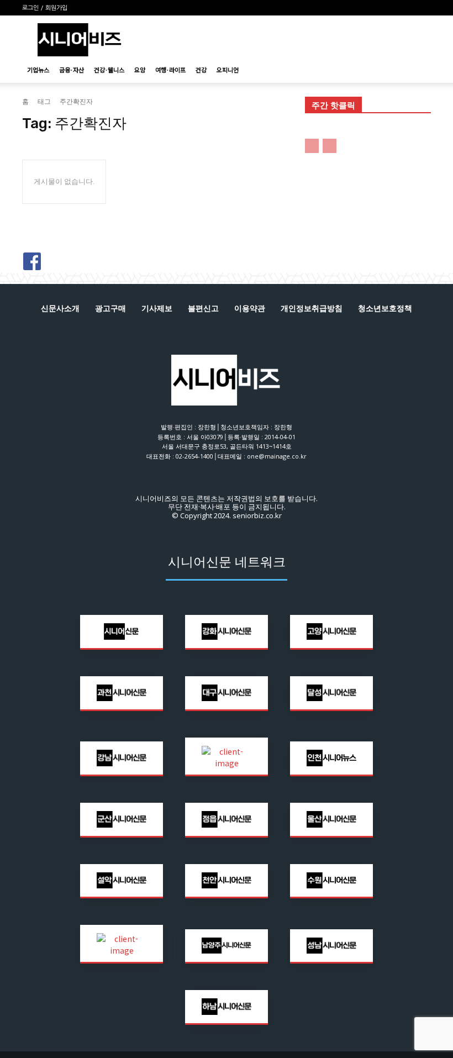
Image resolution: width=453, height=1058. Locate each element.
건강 (201, 69)
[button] (417, 70)
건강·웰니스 (109, 69)
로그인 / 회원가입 (44, 8)
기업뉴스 (38, 69)
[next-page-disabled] (329, 146)
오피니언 (228, 69)
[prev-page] (312, 146)
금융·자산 (71, 69)
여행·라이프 (170, 69)
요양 (139, 69)
